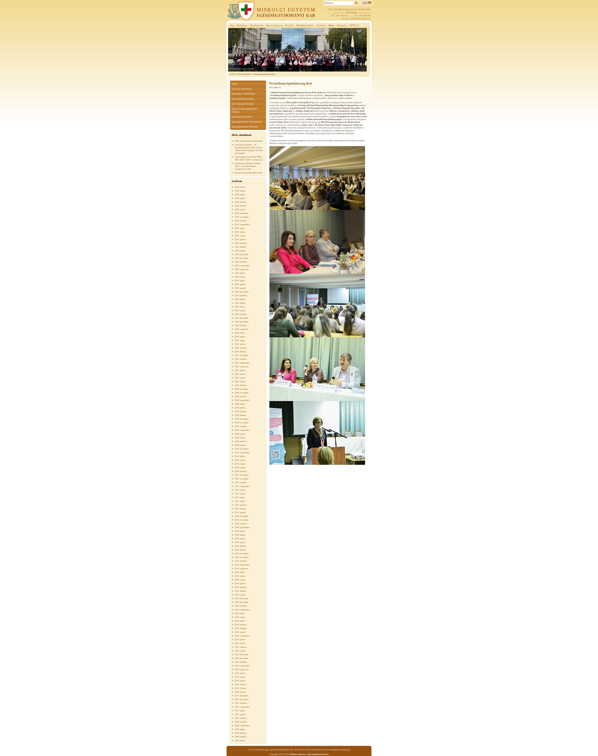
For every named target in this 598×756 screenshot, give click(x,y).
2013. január (240, 650)
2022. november (242, 321)
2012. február (240, 688)
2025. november (242, 216)
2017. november (242, 478)
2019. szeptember (242, 430)
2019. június (240, 433)
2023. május (240, 306)
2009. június (240, 740)
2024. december (241, 254)
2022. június (240, 336)
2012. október (241, 661)
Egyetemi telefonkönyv (242, 88)
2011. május (240, 710)
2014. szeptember (242, 609)
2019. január (240, 445)
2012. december (241, 654)
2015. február (240, 590)
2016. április (240, 542)
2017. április (240, 501)
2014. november (242, 602)
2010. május (240, 729)
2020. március (241, 411)
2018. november (242, 448)
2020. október (241, 396)
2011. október (241, 703)
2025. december (241, 213)
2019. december (241, 418)
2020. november (242, 392)
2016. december (241, 516)
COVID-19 (354, 25)
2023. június (240, 302)
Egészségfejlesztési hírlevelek (245, 126)
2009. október (241, 736)
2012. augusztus (242, 669)
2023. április (240, 310)
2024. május (240, 280)
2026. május (240, 194)
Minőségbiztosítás (304, 26)
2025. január (240, 250)
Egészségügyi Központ (242, 116)
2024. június (240, 276)
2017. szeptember (242, 486)
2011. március (241, 718)
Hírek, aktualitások (244, 74)
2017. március (241, 504)
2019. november (242, 422)
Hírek (331, 25)
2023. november (242, 291)
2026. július (240, 187)
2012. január (240, 691)
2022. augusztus (242, 329)
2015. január (240, 594)
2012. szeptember (242, 665)
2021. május (240, 377)
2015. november (242, 557)
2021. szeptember (242, 362)
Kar (231, 26)
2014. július (240, 613)
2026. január (240, 209)
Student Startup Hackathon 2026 (248, 172)
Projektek (341, 26)
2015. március (241, 587)
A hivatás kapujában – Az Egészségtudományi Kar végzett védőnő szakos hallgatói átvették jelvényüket (249, 148)
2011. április (240, 714)
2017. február (240, 508)
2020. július (240, 403)
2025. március (241, 243)
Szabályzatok (256, 26)
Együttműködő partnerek (243, 98)
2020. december (241, 389)
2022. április (240, 344)
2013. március (241, 647)
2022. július (240, 332)
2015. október (241, 561)
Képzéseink (241, 26)
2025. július (240, 228)
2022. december (241, 317)
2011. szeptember (242, 706)
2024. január (240, 288)
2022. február (240, 351)
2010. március (241, 733)
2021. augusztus (242, 366)
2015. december (241, 553)
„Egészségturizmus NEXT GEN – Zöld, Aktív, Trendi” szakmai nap (249, 158)
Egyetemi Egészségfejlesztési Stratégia (244, 110)
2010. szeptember (242, 725)
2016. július (240, 531)
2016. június (240, 534)
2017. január (240, 512)
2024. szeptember (242, 265)
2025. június (240, 231)
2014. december (241, 598)
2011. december (241, 695)
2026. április (240, 198)
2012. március (241, 684)
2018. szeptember (242, 452)
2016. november (242, 519)
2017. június (240, 493)
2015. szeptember (242, 564)
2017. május (240, 497)
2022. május (240, 340)
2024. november (242, 258)
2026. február (240, 205)
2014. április (240, 620)
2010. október (241, 721)
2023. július (240, 299)
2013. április (240, 643)
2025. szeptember (242, 224)
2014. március (241, 624)
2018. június (240, 460)
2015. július (240, 572)
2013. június (240, 639)
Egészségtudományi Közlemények (247, 121)
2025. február (240, 246)
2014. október (241, 605)
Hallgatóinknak (274, 26)
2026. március (241, 202)
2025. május (240, 235)
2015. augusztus (242, 568)
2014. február (240, 628)
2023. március (241, 314)
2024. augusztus (242, 269)
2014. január (240, 632)
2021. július (240, 370)
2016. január (240, 549)
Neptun (235, 83)
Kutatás (289, 26)
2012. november (242, 658)
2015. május (240, 579)
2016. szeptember (242, 527)
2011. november (242, 699)
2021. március (241, 385)
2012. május (240, 676)
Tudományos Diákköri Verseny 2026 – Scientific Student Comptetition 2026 (248, 166)
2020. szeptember (242, 400)
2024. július (240, 273)
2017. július (240, 489)
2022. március (241, 347)
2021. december (241, 355)
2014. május (240, 617)
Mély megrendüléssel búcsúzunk (249, 140)
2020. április (240, 407)
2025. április (240, 239)
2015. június (240, 575)
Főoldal (232, 74)
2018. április (240, 467)
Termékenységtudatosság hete (290, 83)
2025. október (241, 220)
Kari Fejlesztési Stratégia (243, 103)
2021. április (240, 381)
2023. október (241, 295)
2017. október (241, 482)
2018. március (241, 471)
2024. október (241, 261)
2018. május (240, 463)
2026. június (240, 190)
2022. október (241, 325)
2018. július (240, 456)
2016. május (240, 538)
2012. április (240, 680)
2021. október (241, 359)
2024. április (240, 284)
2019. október (241, 426)
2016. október (241, 523)
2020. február (240, 415)
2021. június (240, 374)
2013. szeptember (242, 635)
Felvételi (321, 25)
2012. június (240, 673)
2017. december (241, 475)
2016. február (240, 546)
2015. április (240, 583)
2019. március (241, 441)
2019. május (240, 437)
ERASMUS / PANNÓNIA (243, 93)
